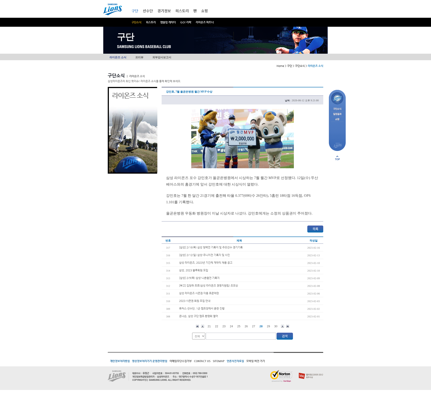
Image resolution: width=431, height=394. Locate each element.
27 (253, 326)
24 (231, 326)
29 (268, 326)
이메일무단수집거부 (180, 361)
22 (216, 326)
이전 (202, 326)
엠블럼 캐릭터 (168, 22)
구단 (135, 11)
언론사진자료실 (235, 361)
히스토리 (151, 22)
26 (246, 326)
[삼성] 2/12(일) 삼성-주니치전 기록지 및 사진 (204, 255)
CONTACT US (202, 361)
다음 (282, 326)
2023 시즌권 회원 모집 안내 (194, 300)
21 (209, 326)
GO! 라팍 (185, 22)
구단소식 (136, 22)
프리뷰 (139, 57)
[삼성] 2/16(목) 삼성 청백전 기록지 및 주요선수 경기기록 (211, 247)
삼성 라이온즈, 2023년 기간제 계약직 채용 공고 (205, 262)
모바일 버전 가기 (255, 361)
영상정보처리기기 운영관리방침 (149, 361)
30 (275, 326)
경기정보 (164, 11)
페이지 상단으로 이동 (337, 158)
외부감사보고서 (161, 57)
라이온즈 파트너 (205, 22)
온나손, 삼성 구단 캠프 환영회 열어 (198, 316)
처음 (197, 326)
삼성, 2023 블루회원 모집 (193, 270)
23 (224, 326)
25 (238, 326)
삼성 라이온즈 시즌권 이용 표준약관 (199, 293)
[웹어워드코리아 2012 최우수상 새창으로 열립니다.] (311, 371)
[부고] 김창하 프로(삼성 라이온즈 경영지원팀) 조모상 (208, 285)
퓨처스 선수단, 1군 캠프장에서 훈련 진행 (201, 308)
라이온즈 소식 (118, 57)
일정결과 (337, 114)
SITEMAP (218, 361)
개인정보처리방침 (120, 361)
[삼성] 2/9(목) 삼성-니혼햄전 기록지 (199, 277)
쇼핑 (204, 11)
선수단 (148, 11)
